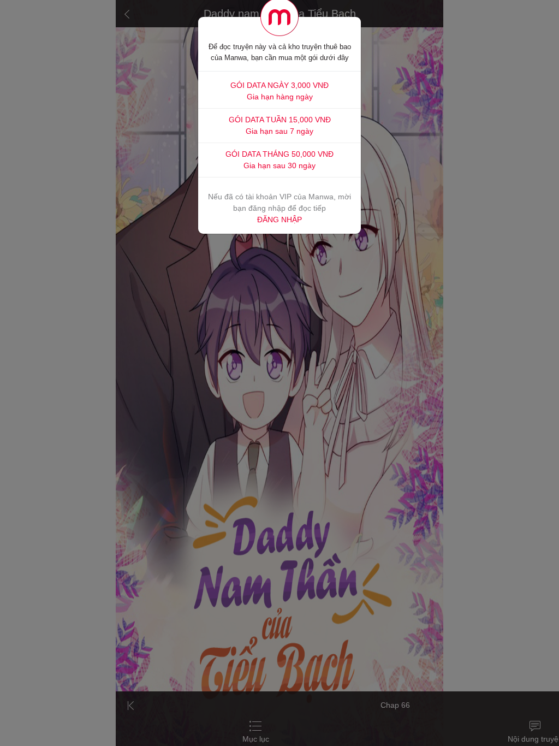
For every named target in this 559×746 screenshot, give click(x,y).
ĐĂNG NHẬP (279, 219)
